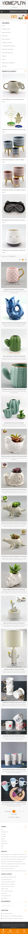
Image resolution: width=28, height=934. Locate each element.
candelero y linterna (7, 42)
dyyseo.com (14, 927)
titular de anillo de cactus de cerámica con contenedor (14, 623)
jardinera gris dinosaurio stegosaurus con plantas (14, 556)
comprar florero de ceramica (7, 886)
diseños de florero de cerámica (8, 884)
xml (2, 848)
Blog (2, 845)
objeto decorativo (6, 32)
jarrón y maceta (6, 39)
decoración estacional (7, 52)
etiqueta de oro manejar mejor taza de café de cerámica (14, 702)
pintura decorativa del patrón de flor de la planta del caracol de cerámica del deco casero (14, 489)
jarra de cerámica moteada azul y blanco (10, 866)
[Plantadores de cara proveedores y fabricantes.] (14, 236)
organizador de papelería (8, 62)
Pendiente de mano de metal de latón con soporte (14, 129)
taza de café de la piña (6, 895)
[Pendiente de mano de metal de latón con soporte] (14, 116)
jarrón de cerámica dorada (7, 891)
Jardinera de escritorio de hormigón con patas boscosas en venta (14, 190)
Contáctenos (4, 841)
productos (3, 834)
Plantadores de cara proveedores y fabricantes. (14, 250)
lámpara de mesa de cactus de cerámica (14, 669)
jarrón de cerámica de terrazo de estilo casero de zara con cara (14, 870)
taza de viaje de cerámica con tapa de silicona (14, 769)
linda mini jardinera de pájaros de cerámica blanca (14, 456)
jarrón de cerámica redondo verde (8, 877)
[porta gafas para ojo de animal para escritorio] (14, 206)
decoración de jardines (8, 49)
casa (2, 829)
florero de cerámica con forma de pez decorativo (14, 323)
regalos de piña (4, 888)
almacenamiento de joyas (8, 46)
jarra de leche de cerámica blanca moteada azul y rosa (13, 859)
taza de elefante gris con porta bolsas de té (13, 99)
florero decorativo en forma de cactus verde (14, 356)
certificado (3, 836)
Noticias (3, 838)
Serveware (4, 66)
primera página (8, 811)
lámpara (4, 56)
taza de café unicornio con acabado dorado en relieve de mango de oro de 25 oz (14, 854)
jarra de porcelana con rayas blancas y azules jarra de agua (14, 856)
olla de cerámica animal (6, 879)
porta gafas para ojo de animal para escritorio (13, 220)
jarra (3, 25)
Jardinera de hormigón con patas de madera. (13, 159)
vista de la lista (25, 260)
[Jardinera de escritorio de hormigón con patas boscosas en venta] (14, 176)
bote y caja (4, 35)
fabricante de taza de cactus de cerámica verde (14, 389)
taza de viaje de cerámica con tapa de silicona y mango (14, 802)
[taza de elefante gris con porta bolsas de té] (14, 85)
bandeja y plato (6, 29)
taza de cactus (4, 898)
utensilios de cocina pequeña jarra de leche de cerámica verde (14, 863)
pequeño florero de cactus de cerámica (14, 423)
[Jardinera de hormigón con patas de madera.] (14, 146)
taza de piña (3, 893)
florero (3, 59)
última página (14, 814)
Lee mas (3, 101)
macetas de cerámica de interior (8, 881)
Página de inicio (5, 256)
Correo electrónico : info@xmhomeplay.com (12, 916)
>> (22, 811)
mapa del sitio (4, 843)
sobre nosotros (4, 832)
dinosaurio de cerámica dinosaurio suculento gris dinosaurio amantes (14, 523)
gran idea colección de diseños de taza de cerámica (14, 736)
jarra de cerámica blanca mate (7, 868)
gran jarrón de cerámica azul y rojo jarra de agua (11, 861)
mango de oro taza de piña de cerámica (14, 289)
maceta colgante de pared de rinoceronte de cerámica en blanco (14, 589)
